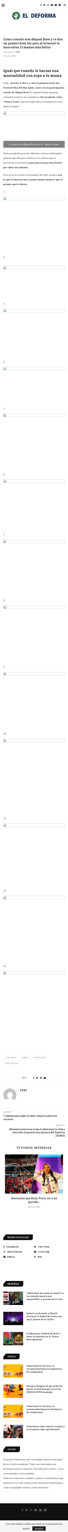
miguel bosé (40, 1057)
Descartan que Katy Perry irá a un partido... (34, 1200)
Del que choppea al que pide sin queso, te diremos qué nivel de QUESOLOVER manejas (44, 1388)
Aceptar (39, 1528)
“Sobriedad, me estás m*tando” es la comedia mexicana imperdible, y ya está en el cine (45, 1296)
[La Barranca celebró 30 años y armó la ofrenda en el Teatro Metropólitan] (13, 1338)
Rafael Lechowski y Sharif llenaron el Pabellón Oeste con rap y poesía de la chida (44, 1316)
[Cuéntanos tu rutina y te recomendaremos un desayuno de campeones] (13, 1371)
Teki (17, 51)
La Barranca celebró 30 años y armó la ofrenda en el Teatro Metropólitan (43, 1336)
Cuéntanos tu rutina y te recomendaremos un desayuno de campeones (44, 1368)
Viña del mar (11, 1063)
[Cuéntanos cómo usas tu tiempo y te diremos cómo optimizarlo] (13, 1431)
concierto (10, 1057)
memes (25, 1057)
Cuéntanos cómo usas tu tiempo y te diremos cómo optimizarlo (45, 1428)
